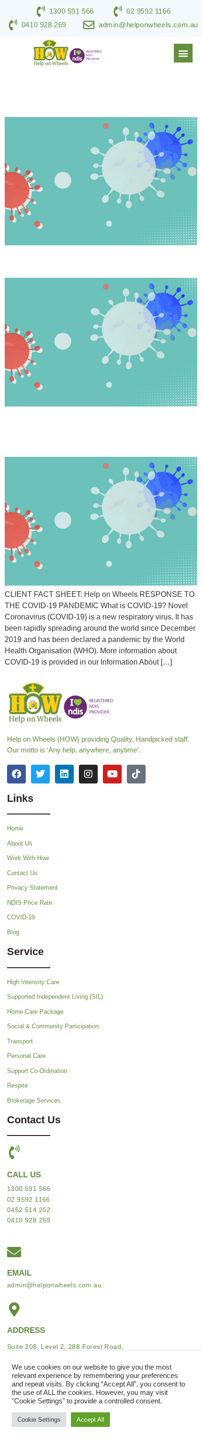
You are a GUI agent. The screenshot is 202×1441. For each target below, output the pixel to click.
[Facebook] (16, 774)
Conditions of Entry (68, 261)
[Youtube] (112, 774)
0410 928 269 (29, 1220)
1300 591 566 (29, 1188)
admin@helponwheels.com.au (54, 1285)
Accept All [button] (90, 1419)
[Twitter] (40, 774)
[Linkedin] (64, 774)
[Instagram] (88, 774)
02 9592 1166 (28, 1199)
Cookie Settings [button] (39, 1419)
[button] (183, 53)
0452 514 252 (29, 1210)
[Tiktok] (136, 774)
